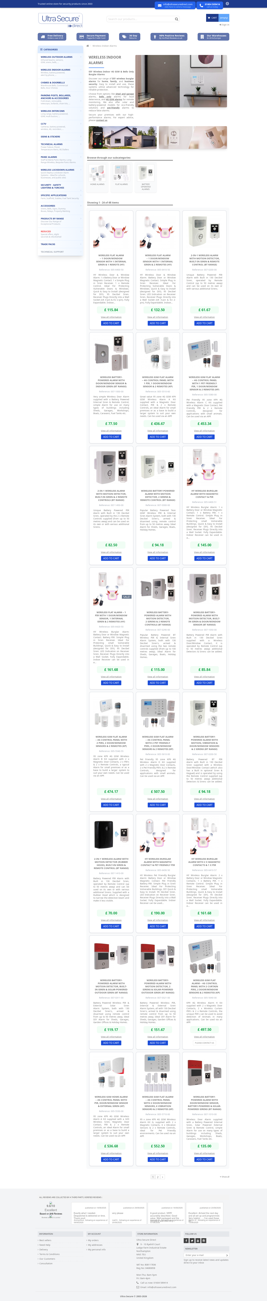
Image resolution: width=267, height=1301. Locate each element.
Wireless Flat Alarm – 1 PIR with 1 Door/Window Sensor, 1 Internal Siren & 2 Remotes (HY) (111, 617)
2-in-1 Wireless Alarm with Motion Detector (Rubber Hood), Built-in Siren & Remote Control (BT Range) (111, 863)
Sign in (225, 24)
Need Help (44, 1245)
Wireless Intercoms (54, 113)
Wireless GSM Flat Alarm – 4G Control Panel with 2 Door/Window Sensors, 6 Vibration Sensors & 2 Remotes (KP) (157, 1103)
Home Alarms (97, 184)
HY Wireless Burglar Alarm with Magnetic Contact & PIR (204, 493)
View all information (111, 317)
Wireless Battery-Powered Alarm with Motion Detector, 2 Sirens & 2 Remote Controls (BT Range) (157, 618)
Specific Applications (60, 197)
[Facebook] (186, 1240)
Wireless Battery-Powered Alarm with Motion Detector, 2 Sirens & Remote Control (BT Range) (157, 495)
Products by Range (52, 221)
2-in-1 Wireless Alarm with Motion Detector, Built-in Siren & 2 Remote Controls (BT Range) (111, 495)
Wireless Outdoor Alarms (56, 59)
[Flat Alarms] (121, 173)
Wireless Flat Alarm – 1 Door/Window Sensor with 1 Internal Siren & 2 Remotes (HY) (158, 260)
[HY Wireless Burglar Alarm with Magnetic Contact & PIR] (204, 467)
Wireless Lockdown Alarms (57, 173)
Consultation (46, 1263)
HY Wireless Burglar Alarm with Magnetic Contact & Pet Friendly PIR (158, 862)
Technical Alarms (55, 147)
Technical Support (52, 251)
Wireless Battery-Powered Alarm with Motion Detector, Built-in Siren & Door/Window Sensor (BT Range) (204, 618)
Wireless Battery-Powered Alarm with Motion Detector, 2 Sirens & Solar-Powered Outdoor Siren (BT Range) (157, 986)
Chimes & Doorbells (54, 85)
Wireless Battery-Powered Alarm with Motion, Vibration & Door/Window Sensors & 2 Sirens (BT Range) (204, 743)
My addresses (95, 1245)
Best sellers (45, 1240)
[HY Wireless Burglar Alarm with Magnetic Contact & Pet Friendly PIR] (158, 835)
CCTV (53, 126)
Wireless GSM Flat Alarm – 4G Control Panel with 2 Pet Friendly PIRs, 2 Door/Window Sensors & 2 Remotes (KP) (157, 743)
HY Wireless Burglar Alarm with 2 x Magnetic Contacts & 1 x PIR (204, 862)
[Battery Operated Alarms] (145, 173)
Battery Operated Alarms (146, 187)
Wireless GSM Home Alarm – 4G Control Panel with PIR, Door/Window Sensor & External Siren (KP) (111, 1101)
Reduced (51, 234)
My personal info (97, 1249)
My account (94, 1233)
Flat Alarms (121, 184)
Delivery (43, 1249)
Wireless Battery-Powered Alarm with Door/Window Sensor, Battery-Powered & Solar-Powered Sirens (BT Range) (204, 1103)
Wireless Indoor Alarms (55, 72)
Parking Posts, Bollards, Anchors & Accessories (56, 99)
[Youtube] (197, 1240)
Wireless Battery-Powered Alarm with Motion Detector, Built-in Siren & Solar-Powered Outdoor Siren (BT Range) (111, 986)
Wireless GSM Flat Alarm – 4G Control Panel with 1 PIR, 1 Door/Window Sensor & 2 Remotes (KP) (158, 382)
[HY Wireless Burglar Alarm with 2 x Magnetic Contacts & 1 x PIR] (204, 835)
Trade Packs (48, 244)
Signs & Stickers (50, 136)
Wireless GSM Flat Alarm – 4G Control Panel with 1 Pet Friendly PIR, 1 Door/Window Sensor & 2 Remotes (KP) (204, 383)
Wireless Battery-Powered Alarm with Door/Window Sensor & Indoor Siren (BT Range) (111, 382)
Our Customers (47, 1258)
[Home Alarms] (97, 173)
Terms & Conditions (49, 1254)
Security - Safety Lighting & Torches (52, 186)
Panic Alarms (58, 159)
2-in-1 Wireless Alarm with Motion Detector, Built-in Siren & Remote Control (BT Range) (204, 260)
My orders (93, 1240)
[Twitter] (192, 1240)
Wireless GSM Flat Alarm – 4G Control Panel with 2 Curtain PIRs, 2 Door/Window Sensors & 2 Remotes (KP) (204, 986)
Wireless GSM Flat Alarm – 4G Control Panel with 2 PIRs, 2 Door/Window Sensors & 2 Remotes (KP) (111, 741)
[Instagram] (203, 1240)
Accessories (55, 208)
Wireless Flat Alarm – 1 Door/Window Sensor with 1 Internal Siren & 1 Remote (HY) (111, 260)
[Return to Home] (87, 46)
